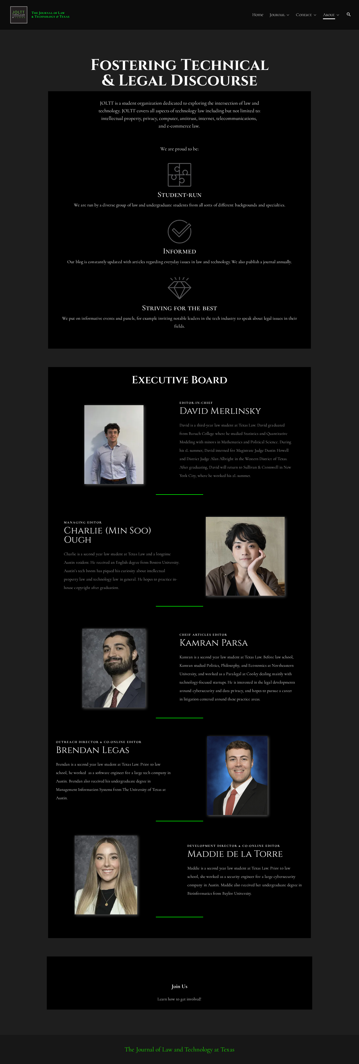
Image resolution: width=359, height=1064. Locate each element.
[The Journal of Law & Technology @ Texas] (10, 15)
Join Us (180, 986)
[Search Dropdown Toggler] (349, 15)
